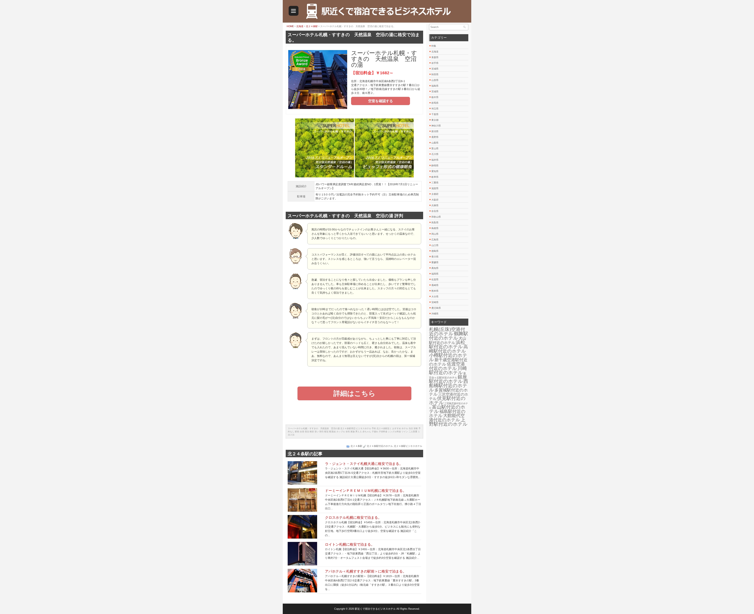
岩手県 (434, 63)
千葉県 (434, 114)
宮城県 (434, 68)
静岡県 (434, 165)
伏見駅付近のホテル (447, 400)
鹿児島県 (436, 308)
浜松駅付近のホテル (447, 344)
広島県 (434, 239)
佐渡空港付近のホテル (447, 366)
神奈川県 (436, 125)
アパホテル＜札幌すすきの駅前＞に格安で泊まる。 (365, 571)
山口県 (434, 245)
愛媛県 (434, 262)
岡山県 (434, 234)
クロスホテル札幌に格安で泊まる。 (353, 518)
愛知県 (434, 171)
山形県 (434, 80)
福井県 (434, 160)
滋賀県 (434, 188)
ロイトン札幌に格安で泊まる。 (349, 544)
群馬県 (434, 103)
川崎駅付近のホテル (448, 370)
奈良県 (434, 211)
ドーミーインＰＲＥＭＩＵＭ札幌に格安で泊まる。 (365, 491)
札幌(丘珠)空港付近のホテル (447, 331)
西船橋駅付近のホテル (448, 385)
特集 (433, 46)
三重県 (434, 182)
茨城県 (434, 91)
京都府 (434, 194)
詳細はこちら (354, 393)
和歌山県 (436, 216)
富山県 (434, 148)
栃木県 (434, 97)
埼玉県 (434, 108)
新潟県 (434, 131)
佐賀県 (434, 279)
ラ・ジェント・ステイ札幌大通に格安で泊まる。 (364, 464)
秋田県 (434, 74)
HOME (290, 26)
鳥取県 (434, 222)
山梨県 (434, 142)
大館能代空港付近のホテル (447, 417)
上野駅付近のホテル (448, 422)
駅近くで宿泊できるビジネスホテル (375, 608)
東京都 (434, 120)
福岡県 (434, 273)
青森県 (434, 57)
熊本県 (434, 291)
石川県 (434, 154)
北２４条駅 (312, 26)
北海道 (299, 26)
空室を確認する (380, 101)
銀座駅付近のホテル (448, 379)
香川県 (434, 256)
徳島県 (434, 251)
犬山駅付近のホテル (447, 340)
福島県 (434, 85)
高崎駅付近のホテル (448, 349)
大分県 (434, 296)
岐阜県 (434, 177)
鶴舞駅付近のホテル (448, 336)
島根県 (434, 228)
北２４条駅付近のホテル (380, 446)
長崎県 (434, 285)
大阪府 (434, 199)
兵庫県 (434, 205)
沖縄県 (434, 313)
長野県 (434, 137)
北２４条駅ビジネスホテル (408, 446)
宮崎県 (434, 302)
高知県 (434, 268)
